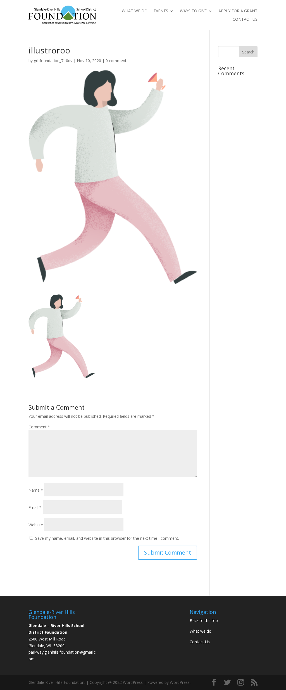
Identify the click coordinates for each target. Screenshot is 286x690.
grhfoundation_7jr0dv (53, 60)
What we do (200, 631)
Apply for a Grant (238, 11)
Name (35, 490)
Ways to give (193, 11)
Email (35, 507)
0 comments (117, 60)
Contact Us (245, 19)
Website (35, 524)
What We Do (134, 11)
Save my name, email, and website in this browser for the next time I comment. (107, 538)
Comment (39, 427)
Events (161, 11)
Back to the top (204, 620)
